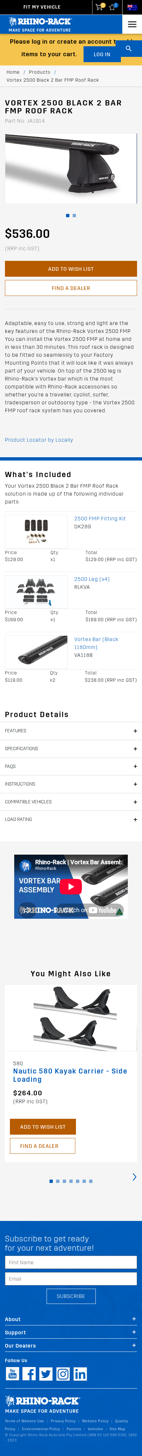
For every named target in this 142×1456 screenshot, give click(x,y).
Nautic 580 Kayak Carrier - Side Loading (70, 1075)
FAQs (10, 766)
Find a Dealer (71, 288)
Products (40, 72)
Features (15, 731)
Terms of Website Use (24, 1421)
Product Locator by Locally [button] (39, 440)
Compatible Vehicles (28, 802)
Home (13, 72)
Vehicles (95, 1429)
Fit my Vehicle (42, 7)
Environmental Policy (41, 1429)
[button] (67, 215)
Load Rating (18, 819)
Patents (74, 1429)
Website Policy (95, 1421)
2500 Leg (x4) (92, 579)
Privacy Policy (63, 1421)
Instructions (20, 784)
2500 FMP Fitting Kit (100, 518)
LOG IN (102, 54)
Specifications (21, 748)
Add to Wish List (71, 269)
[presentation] (134, 1176)
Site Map (117, 1429)
